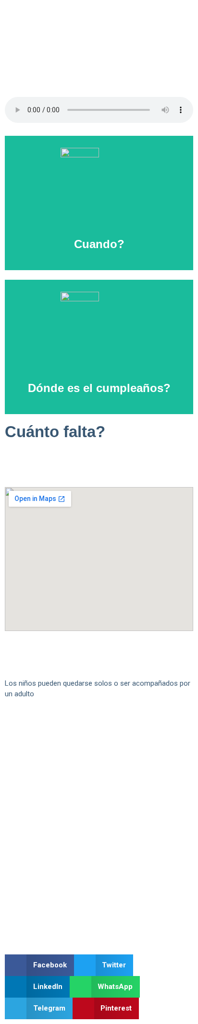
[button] (39, 965)
